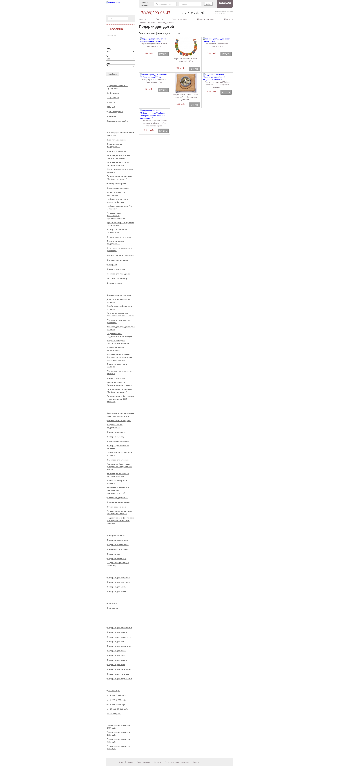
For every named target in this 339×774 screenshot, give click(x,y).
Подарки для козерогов (119, 646)
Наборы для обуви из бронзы (118, 447)
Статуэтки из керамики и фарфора (119, 249)
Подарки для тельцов (118, 673)
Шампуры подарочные (118, 502)
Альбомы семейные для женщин (119, 307)
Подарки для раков (117, 660)
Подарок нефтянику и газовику (118, 564)
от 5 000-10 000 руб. (116, 704)
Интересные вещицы (117, 259)
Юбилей (111, 107)
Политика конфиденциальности (177, 762)
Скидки (159, 19)
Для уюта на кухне (116, 139)
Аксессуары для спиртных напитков (120, 134)
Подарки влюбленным (118, 597)
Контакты (228, 19)
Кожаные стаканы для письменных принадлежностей (118, 490)
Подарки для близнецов (119, 627)
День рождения (115, 111)
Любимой (112, 603)
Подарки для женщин (117, 289)
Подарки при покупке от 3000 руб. (119, 740)
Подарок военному (116, 558)
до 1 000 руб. (113, 690)
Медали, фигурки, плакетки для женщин (118, 342)
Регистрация (225, 2)
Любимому (112, 608)
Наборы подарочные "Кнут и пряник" (121, 207)
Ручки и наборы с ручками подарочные (120, 224)
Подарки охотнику (116, 432)
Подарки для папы (116, 591)
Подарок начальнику (117, 540)
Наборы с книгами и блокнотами (117, 231)
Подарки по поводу (116, 80)
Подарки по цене (115, 684)
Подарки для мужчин (117, 407)
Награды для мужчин (118, 459)
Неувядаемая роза (116, 183)
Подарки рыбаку (115, 436)
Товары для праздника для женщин (121, 328)
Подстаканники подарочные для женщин (119, 335)
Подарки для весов (117, 632)
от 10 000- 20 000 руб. (117, 709)
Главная (142, 22)
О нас (121, 762)
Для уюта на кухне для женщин (118, 300)
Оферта (196, 762)
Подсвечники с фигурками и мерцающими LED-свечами (120, 399)
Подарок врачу (114, 553)
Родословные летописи (119, 236)
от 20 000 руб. (114, 713)
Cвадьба (111, 116)
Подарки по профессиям (119, 529)
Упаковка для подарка (118, 278)
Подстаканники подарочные (114, 145)
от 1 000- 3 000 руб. (116, 695)
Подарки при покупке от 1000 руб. (119, 726)
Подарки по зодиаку (117, 621)
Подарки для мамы (116, 586)
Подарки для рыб (116, 664)
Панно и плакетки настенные (116, 193)
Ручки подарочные (116, 506)
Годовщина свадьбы (117, 120)
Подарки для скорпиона (119, 669)
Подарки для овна (116, 655)
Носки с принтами (116, 269)
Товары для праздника (118, 273)
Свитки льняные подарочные (115, 242)
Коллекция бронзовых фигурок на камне (118, 157)
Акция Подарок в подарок (120, 719)
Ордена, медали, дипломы (120, 255)
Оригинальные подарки (119, 295)
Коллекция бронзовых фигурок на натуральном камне (119, 466)
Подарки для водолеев (119, 636)
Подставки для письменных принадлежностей (116, 215)
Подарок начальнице (118, 544)
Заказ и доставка (179, 19)
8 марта (111, 102)
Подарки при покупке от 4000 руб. (119, 747)
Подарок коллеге (116, 535)
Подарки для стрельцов (119, 678)
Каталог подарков (116, 127)
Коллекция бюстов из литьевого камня (118, 163)
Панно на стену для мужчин (117, 482)
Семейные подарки (116, 571)
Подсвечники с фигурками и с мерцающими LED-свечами (120, 520)
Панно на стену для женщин (117, 365)
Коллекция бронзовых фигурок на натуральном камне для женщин (119, 357)
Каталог (142, 19)
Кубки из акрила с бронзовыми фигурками (119, 383)
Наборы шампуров (116, 151)
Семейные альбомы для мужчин (119, 454)
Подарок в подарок (206, 19)
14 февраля (113, 93)
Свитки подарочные (117, 497)
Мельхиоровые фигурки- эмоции (120, 170)
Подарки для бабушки (118, 577)
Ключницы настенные (118, 188)
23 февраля (113, 97)
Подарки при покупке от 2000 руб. (119, 733)
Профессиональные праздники (117, 87)
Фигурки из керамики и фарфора (119, 321)
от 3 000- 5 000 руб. (116, 699)
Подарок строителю (117, 549)
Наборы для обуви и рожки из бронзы (117, 200)
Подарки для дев (116, 641)
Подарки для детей (116, 614)
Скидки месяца (114, 283)
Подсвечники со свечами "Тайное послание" (120, 177)
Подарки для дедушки (118, 582)
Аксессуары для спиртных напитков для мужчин (120, 414)
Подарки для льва (116, 650)
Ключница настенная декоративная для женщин (120, 314)
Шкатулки (112, 264)
